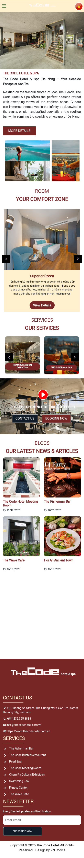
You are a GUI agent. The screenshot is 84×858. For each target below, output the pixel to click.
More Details (19, 131)
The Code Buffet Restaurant (27, 755)
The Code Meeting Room (25, 768)
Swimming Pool (19, 781)
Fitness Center (18, 787)
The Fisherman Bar (21, 748)
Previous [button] (6, 259)
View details (42, 305)
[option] (42, 260)
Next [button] (78, 259)
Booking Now (56, 418)
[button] (6, 40)
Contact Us (24, 418)
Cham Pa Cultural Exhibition (27, 774)
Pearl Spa (15, 761)
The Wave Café (19, 794)
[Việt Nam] (79, 6)
